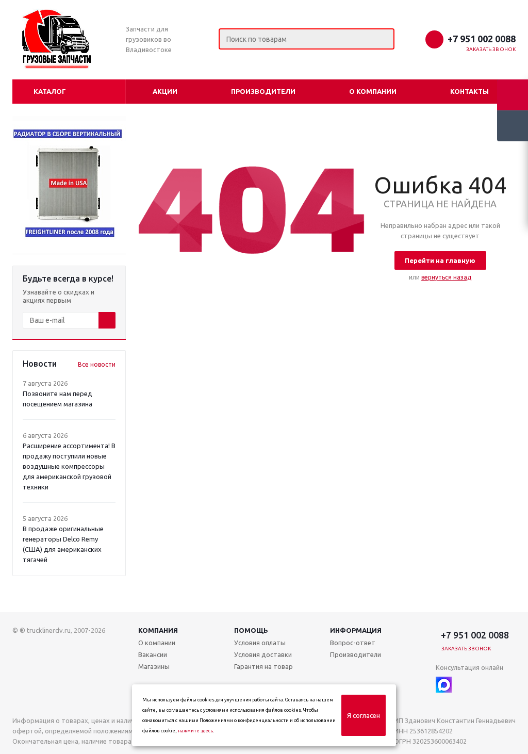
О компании (373, 91)
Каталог (50, 91)
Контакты (469, 91)
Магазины (154, 666)
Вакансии (152, 654)
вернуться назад (446, 277)
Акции (165, 91)
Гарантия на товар (263, 666)
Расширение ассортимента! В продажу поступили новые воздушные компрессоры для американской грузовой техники (69, 466)
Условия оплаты (260, 642)
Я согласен (363, 715)
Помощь (251, 630)
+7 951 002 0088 (482, 38)
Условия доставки (263, 654)
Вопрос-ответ (352, 642)
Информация (356, 630)
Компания (158, 630)
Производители (263, 91)
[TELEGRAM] (465, 685)
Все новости (97, 364)
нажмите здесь (195, 730)
